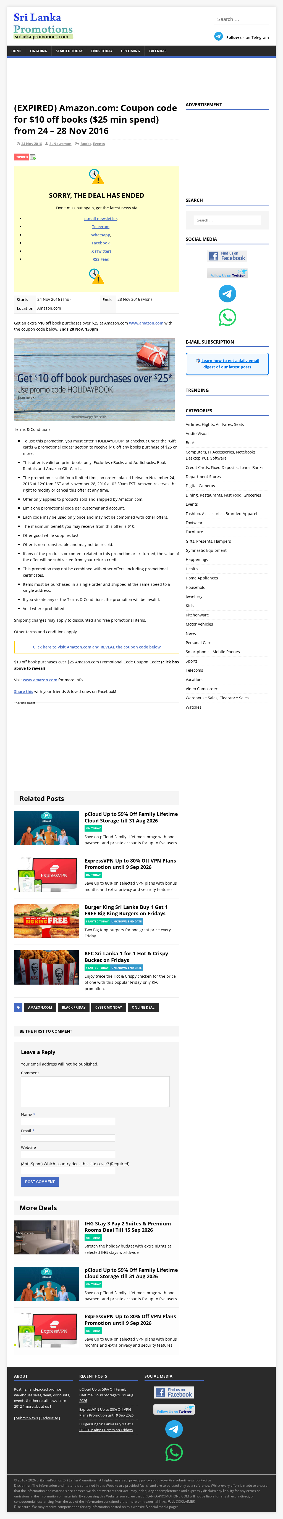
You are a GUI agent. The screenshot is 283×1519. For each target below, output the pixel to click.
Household (196, 587)
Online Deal (143, 1007)
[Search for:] (241, 19)
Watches (193, 707)
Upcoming (130, 51)
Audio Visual (197, 433)
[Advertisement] (141, 76)
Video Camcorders (202, 688)
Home (16, 51)
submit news (185, 1480)
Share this (23, 691)
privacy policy (139, 1480)
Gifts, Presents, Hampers (208, 541)
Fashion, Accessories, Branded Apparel (221, 513)
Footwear (194, 522)
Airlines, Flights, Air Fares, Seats (215, 424)
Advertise (50, 1417)
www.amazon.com (146, 323)
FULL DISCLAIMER (181, 1501)
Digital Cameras (200, 485)
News (191, 633)
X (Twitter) (101, 251)
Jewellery (194, 596)
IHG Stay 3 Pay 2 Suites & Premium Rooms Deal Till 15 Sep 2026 (128, 1226)
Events (99, 143)
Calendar (158, 51)
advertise (167, 1480)
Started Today (69, 51)
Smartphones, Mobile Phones (213, 651)
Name (27, 1114)
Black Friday (73, 1007)
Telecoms (194, 670)
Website (28, 1147)
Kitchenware (197, 615)
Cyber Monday (108, 1007)
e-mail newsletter (100, 218)
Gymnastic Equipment (206, 550)
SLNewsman (60, 143)
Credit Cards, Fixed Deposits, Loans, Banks (224, 467)
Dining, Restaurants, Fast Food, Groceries (223, 495)
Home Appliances (202, 578)
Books (85, 143)
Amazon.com (40, 1007)
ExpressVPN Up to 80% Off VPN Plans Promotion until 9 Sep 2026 (130, 863)
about (155, 1480)
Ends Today (101, 51)
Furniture (194, 531)
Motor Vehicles (199, 624)
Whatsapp (100, 235)
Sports (192, 661)
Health (192, 568)
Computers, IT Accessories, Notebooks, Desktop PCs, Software (221, 455)
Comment (30, 1072)
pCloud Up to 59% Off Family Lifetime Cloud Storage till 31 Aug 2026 (131, 817)
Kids (190, 605)
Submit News (27, 1417)
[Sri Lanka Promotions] (141, 26)
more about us (37, 1406)
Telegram (100, 226)
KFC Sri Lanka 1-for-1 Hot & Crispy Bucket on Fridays (126, 956)
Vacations (194, 679)
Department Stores (203, 476)
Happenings (197, 559)
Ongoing (38, 51)
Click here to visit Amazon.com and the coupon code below (97, 647)
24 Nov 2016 (31, 143)
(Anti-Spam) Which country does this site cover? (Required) (75, 1163)
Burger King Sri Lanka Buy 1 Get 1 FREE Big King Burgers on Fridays (126, 910)
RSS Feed (101, 259)
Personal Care (198, 642)
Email (26, 1130)
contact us (203, 1480)
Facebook (101, 243)
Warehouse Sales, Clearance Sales (217, 697)
